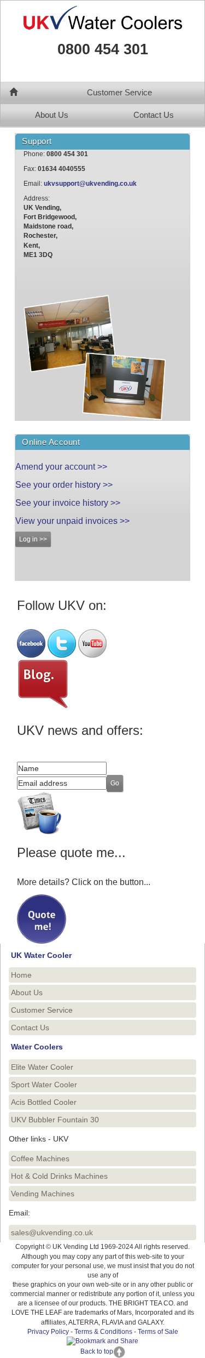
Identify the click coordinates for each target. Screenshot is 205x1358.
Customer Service (119, 92)
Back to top (96, 1351)
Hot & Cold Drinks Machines (59, 1176)
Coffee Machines (40, 1158)
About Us (51, 115)
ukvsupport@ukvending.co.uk (90, 183)
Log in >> (33, 539)
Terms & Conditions (103, 1332)
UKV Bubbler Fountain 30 (55, 1119)
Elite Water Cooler (42, 1067)
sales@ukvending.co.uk (52, 1232)
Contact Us (153, 115)
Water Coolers (37, 1046)
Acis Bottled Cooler (44, 1102)
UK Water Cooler (41, 955)
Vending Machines (42, 1193)
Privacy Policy (48, 1332)
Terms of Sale (158, 1332)
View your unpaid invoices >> (72, 521)
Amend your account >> (61, 466)
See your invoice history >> (67, 502)
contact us (46, 285)
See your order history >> (64, 484)
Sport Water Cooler (44, 1084)
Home (21, 975)
